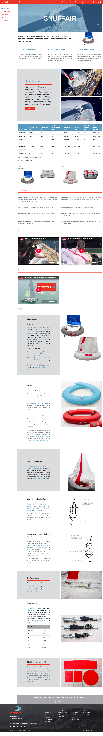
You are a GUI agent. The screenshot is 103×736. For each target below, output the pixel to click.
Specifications (6, 11)
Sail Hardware (49, 719)
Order (3, 23)
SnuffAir (47, 721)
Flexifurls (47, 717)
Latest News (61, 718)
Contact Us (73, 2)
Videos (4, 17)
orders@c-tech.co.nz (16, 718)
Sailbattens (48, 712)
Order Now (30, 108)
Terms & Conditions (75, 719)
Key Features (5, 20)
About (31, 2)
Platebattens (48, 715)
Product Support (43, 2)
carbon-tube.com (87, 715)
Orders (72, 717)
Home (59, 721)
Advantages (5, 14)
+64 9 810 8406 (15, 716)
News (55, 2)
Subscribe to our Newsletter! (85, 725)
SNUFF (5, 9)
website (89, 730)
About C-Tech (74, 712)
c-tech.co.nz (86, 712)
